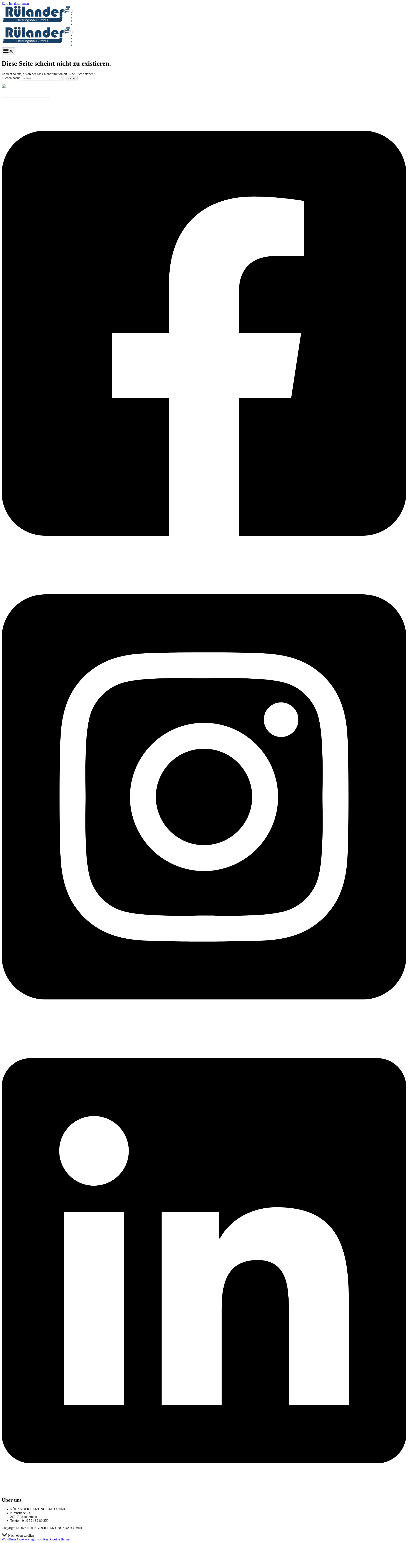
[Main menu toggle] (8, 51)
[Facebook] (204, 563)
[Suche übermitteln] (62, 78)
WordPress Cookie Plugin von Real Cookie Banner (36, 1539)
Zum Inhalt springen (15, 3)
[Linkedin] (204, 1491)
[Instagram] (204, 1027)
